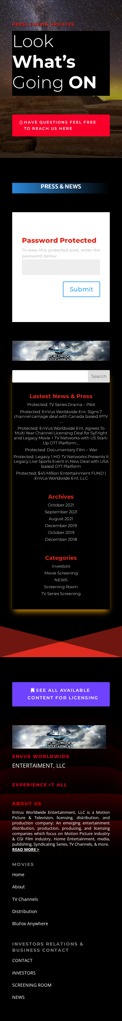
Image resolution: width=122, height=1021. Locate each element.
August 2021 (61, 518)
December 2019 (61, 525)
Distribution (24, 911)
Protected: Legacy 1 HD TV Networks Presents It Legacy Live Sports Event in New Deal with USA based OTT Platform (61, 461)
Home (18, 874)
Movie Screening (61, 572)
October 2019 (61, 532)
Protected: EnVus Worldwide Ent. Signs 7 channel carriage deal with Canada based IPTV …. (61, 416)
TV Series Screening (61, 593)
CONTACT (22, 960)
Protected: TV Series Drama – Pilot (61, 404)
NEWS (61, 579)
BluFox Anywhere (30, 923)
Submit (81, 289)
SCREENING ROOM (32, 985)
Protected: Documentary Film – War (61, 449)
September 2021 (61, 511)
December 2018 (61, 539)
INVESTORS (24, 973)
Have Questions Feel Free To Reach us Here (60, 125)
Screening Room (61, 586)
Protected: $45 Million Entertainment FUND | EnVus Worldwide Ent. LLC (61, 476)
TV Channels (25, 899)
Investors (61, 566)
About (18, 887)
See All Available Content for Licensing (63, 694)
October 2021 (61, 504)
